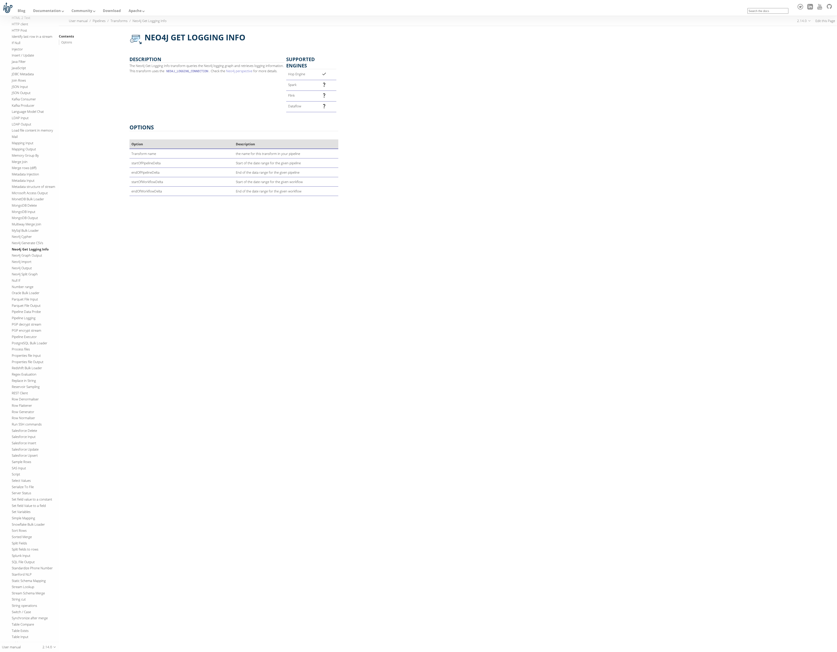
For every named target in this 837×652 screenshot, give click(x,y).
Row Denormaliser (25, 399)
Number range (22, 286)
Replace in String (24, 380)
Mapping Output (24, 149)
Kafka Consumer (24, 99)
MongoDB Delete (24, 205)
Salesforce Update (25, 449)
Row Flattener (22, 405)
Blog (21, 10)
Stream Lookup (23, 586)
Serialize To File (23, 486)
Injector (17, 49)
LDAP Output (21, 124)
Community (81, 10)
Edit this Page (825, 21)
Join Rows (19, 80)
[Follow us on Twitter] (801, 8)
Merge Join (19, 161)
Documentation (47, 10)
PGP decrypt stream (26, 324)
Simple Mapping (23, 518)
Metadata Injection (25, 174)
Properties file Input (26, 355)
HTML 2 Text (21, 17)
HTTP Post (19, 30)
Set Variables (21, 511)
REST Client (20, 393)
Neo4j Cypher (22, 236)
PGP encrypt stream (26, 330)
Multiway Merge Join (26, 224)
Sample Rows (21, 461)
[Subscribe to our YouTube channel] (820, 8)
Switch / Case (21, 611)
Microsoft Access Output (30, 192)
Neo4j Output (22, 268)
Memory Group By (25, 155)
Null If (16, 280)
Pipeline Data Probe (26, 311)
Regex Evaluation (24, 374)
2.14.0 (802, 21)
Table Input (20, 636)
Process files (21, 349)
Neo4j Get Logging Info (30, 249)
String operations (24, 605)
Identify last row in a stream (32, 36)
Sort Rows (19, 530)
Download (112, 10)
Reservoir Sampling (26, 386)
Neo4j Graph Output (27, 255)
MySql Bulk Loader (25, 230)
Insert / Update (23, 55)
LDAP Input (20, 117)
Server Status (21, 493)
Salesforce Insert (24, 443)
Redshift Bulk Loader (27, 367)
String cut (19, 599)
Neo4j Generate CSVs (27, 242)
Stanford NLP (22, 574)
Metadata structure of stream (33, 186)
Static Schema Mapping (29, 580)
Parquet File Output (26, 305)
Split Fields (19, 543)
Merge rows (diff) (24, 167)
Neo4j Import (21, 261)
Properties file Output (27, 361)
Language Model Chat (28, 111)
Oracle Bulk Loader (25, 292)
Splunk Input (21, 555)
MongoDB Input (23, 211)
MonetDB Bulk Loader (28, 199)
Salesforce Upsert (25, 455)
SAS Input (19, 468)
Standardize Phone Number (32, 568)
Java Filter (19, 61)
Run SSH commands (27, 424)
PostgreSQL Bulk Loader (29, 343)
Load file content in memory (32, 130)
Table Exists (20, 630)
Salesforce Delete (24, 430)
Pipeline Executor (24, 336)
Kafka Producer (23, 105)
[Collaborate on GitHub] (830, 8)
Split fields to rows (25, 549)
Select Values (21, 480)
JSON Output (21, 92)
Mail (15, 136)
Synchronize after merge (30, 618)
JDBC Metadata (23, 74)
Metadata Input (23, 180)
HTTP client (20, 24)
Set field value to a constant (32, 499)
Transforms (119, 21)
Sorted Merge (22, 536)
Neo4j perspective (239, 71)
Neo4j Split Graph (25, 274)
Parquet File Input (25, 299)
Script (16, 474)
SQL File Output (23, 561)
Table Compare (23, 624)
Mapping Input (22, 143)
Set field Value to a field (29, 505)
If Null (16, 42)
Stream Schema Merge (28, 593)
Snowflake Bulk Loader (28, 524)
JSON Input (20, 86)
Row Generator (23, 411)
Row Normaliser (23, 417)
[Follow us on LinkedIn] (811, 8)
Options (66, 42)
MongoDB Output (25, 217)
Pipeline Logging (24, 318)
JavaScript (19, 67)
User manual (78, 21)
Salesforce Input (24, 436)
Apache (135, 10)
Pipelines (99, 21)
